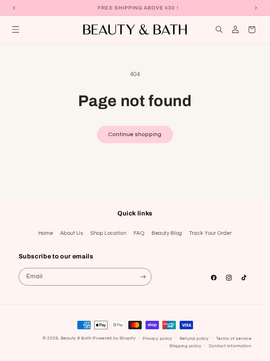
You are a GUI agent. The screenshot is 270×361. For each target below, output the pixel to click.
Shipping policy (185, 346)
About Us (71, 233)
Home (45, 233)
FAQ (139, 233)
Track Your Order (210, 233)
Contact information (230, 346)
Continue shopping (135, 134)
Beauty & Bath (76, 338)
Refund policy (194, 339)
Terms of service (234, 339)
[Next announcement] (256, 8)
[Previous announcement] (14, 8)
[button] (15, 30)
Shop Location (108, 233)
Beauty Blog (167, 233)
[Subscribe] (143, 276)
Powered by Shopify (114, 338)
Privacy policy (157, 339)
